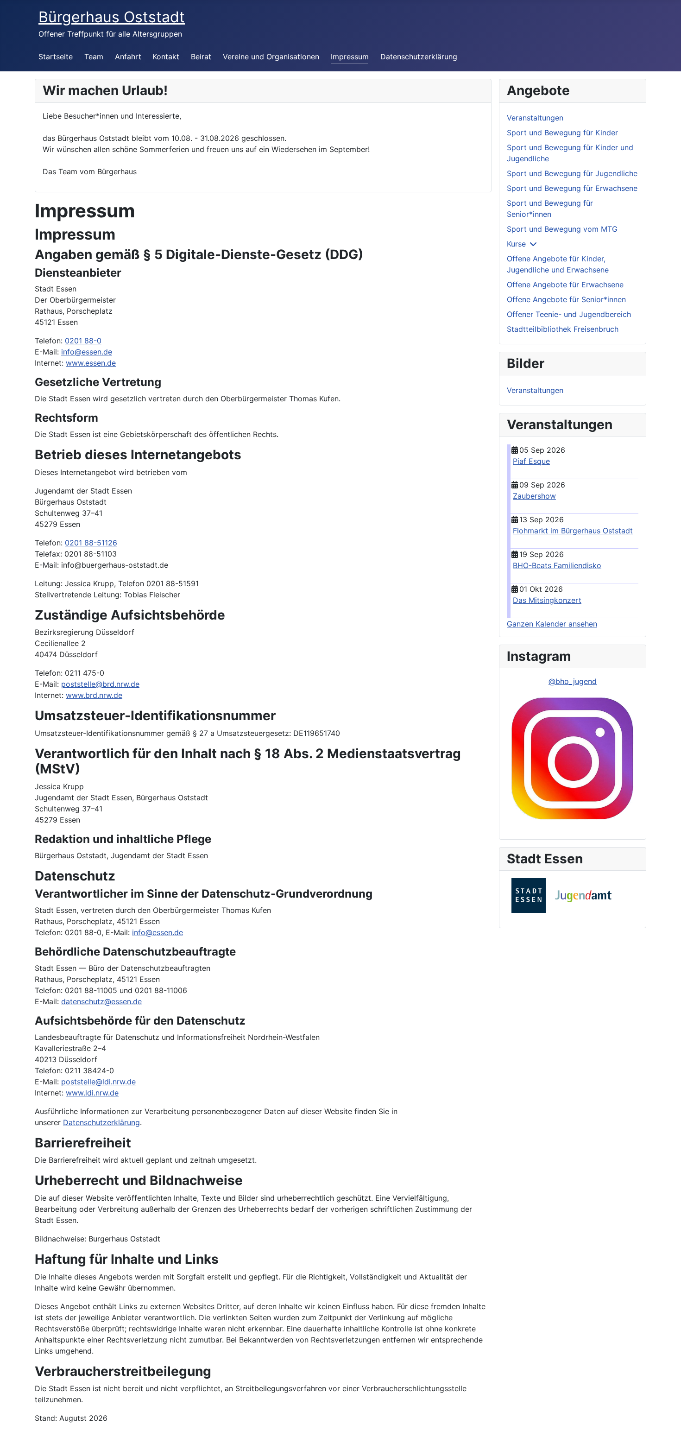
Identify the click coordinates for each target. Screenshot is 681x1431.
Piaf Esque (531, 461)
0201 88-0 (83, 340)
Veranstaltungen (535, 117)
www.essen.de (91, 362)
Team (93, 56)
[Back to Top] (665, 1414)
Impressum (350, 56)
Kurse (516, 243)
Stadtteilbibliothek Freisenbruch (562, 329)
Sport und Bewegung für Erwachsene (572, 188)
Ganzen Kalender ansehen (552, 623)
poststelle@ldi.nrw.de (98, 1081)
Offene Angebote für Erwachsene (565, 284)
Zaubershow (534, 495)
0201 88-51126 (91, 542)
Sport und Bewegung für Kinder (562, 132)
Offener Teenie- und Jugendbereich (569, 314)
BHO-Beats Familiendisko (557, 565)
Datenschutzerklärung (418, 56)
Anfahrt (128, 56)
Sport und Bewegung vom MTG (562, 229)
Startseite (55, 56)
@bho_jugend (573, 681)
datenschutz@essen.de (101, 1001)
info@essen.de (86, 351)
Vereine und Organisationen (271, 56)
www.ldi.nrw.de (92, 1092)
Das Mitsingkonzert (547, 600)
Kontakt (165, 56)
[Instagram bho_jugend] (572, 759)
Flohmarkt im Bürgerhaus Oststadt (573, 530)
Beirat (201, 56)
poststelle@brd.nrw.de (100, 684)
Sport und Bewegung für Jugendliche (572, 173)
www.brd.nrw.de (94, 695)
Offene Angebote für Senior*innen (566, 299)
